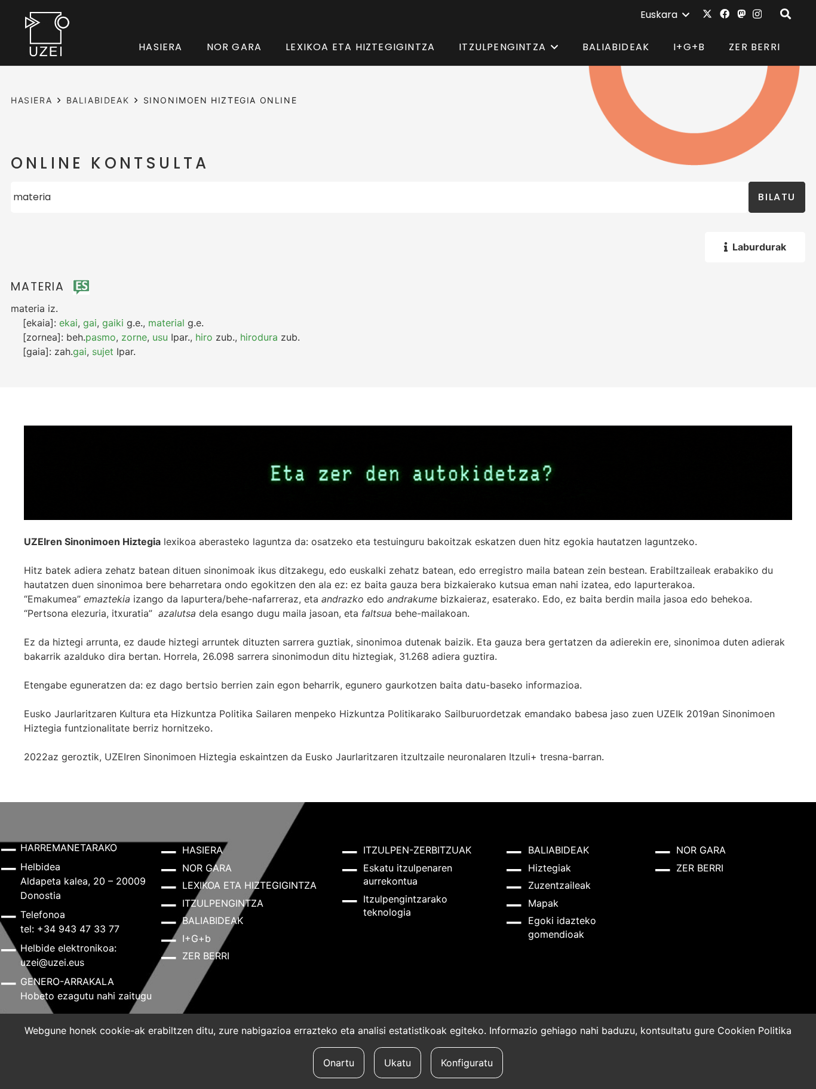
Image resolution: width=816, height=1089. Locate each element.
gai (90, 323)
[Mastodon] (741, 14)
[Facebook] (724, 14)
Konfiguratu (467, 1063)
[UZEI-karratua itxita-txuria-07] (47, 33)
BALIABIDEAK (98, 100)
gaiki (113, 323)
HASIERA (31, 100)
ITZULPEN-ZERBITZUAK (417, 850)
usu (160, 337)
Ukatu (397, 1063)
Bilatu (777, 197)
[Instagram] (757, 14)
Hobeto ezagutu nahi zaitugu (86, 996)
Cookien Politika (754, 1030)
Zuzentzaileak (559, 885)
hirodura (259, 337)
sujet (102, 351)
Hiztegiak (549, 868)
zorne (134, 337)
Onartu (338, 1063)
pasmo (100, 337)
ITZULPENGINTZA (222, 903)
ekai (68, 323)
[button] (664, 15)
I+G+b (196, 938)
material (166, 323)
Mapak (543, 903)
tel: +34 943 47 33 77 (69, 929)
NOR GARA (207, 868)
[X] (707, 14)
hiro (204, 337)
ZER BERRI (205, 956)
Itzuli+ (523, 757)
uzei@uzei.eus (52, 962)
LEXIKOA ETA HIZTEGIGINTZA (249, 885)
